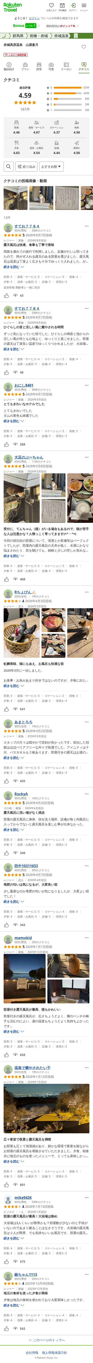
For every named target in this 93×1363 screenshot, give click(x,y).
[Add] (83, 46)
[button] (16, 198)
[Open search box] (9, 166)
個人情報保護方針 (54, 1352)
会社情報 (32, 1352)
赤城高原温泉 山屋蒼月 (21, 44)
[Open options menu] (86, 226)
